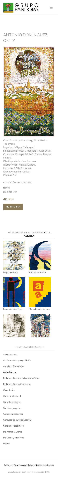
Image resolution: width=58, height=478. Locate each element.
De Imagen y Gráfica (12, 431)
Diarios (6, 443)
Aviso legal (8, 465)
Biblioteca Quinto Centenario (17, 384)
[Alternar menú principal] (51, 7)
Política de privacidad (45, 465)
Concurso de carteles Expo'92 (17, 420)
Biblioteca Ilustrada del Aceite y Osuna (21, 378)
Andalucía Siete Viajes (13, 366)
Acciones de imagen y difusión (17, 360)
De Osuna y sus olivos (13, 437)
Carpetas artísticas (12, 402)
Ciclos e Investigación (13, 414)
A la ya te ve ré (10, 354)
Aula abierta (9, 372)
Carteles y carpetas (12, 408)
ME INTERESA (13, 206)
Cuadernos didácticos (13, 425)
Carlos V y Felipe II (12, 396)
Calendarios (9, 390)
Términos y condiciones (24, 465)
